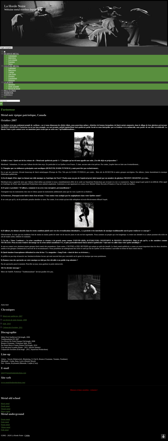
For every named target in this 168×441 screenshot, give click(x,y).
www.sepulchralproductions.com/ (13, 382)
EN (5, 97)
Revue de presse (14, 89)
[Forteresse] (84, 227)
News (10, 64)
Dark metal (5, 422)
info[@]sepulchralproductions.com (13, 373)
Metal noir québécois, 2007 (12, 316)
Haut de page (163, 436)
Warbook (8, 93)
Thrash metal (5, 409)
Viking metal (5, 427)
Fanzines (11, 62)
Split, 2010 (7, 324)
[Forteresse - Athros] (84, 299)
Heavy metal (5, 411)
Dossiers (11, 76)
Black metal (5, 404)
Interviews (12, 58)
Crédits (27, 435)
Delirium (11, 80)
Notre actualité (13, 87)
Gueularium (12, 78)
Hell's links (10, 91)
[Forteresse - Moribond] (84, 157)
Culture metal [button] (11, 66)
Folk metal (5, 430)
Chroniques (12, 56)
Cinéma (11, 72)
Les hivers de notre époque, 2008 (15, 320)
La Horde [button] (8, 82)
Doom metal (5, 419)
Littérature (12, 68)
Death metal (5, 406)
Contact (8, 95)
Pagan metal (5, 425)
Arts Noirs (12, 74)
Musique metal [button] (11, 54)
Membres (11, 84)
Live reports (12, 60)
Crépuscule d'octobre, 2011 (12, 327)
